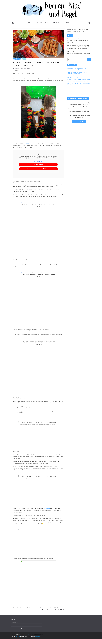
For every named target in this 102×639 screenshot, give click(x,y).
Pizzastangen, (47, 508)
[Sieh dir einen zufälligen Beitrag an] (89, 22)
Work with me (14, 622)
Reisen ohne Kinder (45, 22)
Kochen (19, 59)
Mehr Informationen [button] (38, 161)
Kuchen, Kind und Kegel (25, 68)
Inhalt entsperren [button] (38, 164)
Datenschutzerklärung (16, 628)
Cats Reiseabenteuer (58, 22)
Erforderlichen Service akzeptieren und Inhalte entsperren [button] (38, 168)
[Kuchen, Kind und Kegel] (13, 22)
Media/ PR (13, 619)
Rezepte (23, 59)
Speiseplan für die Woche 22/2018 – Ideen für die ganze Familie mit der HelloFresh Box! (52, 609)
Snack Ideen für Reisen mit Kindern (22, 608)
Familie (67, 22)
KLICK (57, 601)
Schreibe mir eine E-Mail (79, 122)
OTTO (27, 143)
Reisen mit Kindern (33, 22)
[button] (70, 23)
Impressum (14, 625)
